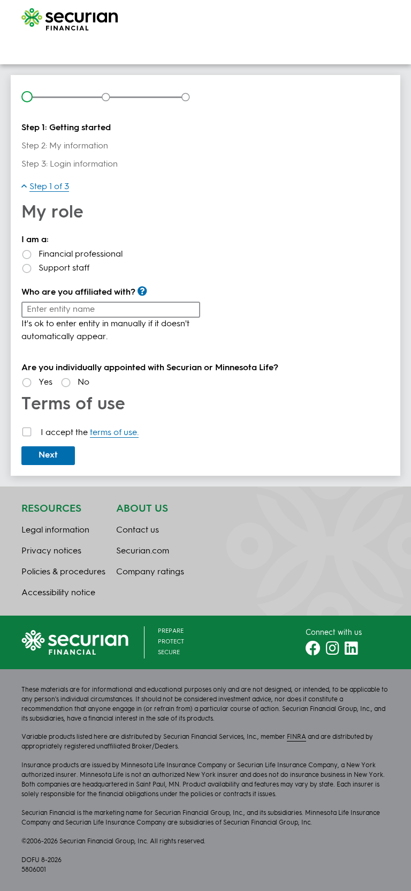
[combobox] (110, 310)
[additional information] (142, 291)
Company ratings (150, 572)
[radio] (205, 254)
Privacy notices (51, 551)
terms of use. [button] (114, 433)
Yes (45, 382)
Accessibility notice (58, 593)
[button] (45, 187)
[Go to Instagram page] (332, 651)
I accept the (90, 433)
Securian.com (142, 551)
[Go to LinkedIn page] (351, 651)
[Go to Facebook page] (313, 651)
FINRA (296, 737)
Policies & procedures (63, 572)
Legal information (55, 530)
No (83, 382)
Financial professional (81, 254)
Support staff (64, 268)
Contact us (137, 530)
